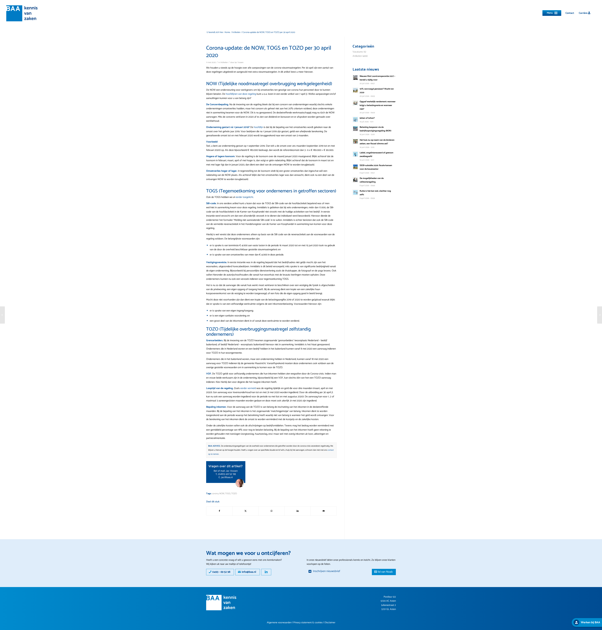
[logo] (22, 13)
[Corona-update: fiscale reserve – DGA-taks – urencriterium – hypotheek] (2, 315)
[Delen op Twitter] (245, 511)
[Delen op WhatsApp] (272, 511)
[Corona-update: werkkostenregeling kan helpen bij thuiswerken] (599, 315)
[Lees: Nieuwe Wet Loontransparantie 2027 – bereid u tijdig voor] (355, 77)
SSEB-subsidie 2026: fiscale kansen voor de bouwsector (376, 167)
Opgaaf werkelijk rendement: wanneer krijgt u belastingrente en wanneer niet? (378, 105)
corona (215, 493)
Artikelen (224, 62)
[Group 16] (221, 602)
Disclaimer (330, 622)
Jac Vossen (239, 62)
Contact (569, 13)
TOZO (234, 493)
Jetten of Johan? (367, 118)
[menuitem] (569, 13)
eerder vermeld (248, 388)
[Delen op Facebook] (219, 511)
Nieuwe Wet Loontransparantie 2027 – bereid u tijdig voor (377, 78)
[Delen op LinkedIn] (298, 511)
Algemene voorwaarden (279, 622)
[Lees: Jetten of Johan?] (355, 119)
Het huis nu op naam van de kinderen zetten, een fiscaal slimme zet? (377, 141)
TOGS (227, 493)
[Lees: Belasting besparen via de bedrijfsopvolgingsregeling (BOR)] (355, 128)
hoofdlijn (258, 127)
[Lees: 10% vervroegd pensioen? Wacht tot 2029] (355, 90)
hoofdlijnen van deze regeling (241, 94)
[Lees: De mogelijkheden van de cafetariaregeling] (355, 180)
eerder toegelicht (244, 197)
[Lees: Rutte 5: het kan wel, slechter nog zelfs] (355, 192)
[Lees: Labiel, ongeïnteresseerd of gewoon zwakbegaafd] (355, 154)
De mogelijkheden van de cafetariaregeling (372, 180)
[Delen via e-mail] (324, 511)
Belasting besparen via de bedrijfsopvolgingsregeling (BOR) (375, 128)
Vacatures (358, 52)
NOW (221, 493)
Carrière (583, 13)
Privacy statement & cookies (308, 622)
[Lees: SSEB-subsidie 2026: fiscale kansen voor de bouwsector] (355, 167)
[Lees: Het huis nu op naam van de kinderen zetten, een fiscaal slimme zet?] (355, 141)
